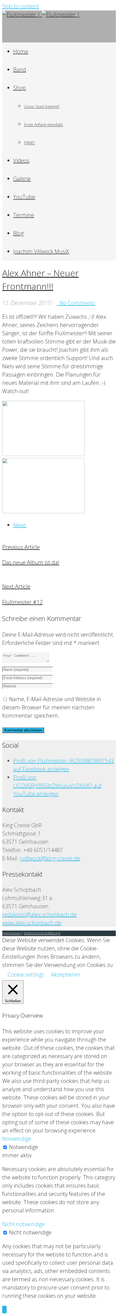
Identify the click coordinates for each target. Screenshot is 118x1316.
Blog (18, 233)
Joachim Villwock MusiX (41, 251)
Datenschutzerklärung (42, 933)
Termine (23, 215)
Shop (19, 87)
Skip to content (20, 6)
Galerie (22, 178)
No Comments (76, 303)
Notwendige (23, 1147)
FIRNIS (29, 142)
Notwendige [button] (16, 1138)
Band (19, 69)
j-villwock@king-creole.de (50, 858)
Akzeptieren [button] (65, 974)
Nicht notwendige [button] (23, 1224)
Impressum (11, 933)
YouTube (24, 197)
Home (20, 51)
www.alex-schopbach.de (31, 922)
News (19, 525)
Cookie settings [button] (26, 974)
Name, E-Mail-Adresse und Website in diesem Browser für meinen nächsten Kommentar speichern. (51, 707)
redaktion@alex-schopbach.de (39, 914)
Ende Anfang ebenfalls (43, 124)
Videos (21, 160)
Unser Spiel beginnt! (41, 106)
